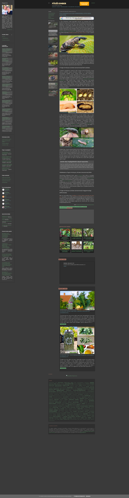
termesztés (84, 416)
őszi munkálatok (81, 411)
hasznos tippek (52, 403)
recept (92, 412)
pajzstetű (86, 411)
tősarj (60, 417)
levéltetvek (51, 408)
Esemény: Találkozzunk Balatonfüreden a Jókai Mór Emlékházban (6, 101)
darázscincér (58, 387)
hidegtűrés (67, 403)
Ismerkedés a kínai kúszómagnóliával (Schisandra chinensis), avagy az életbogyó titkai (7, 264)
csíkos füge (92, 386)
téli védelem (78, 416)
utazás (86, 417)
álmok (75, 382)
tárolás (93, 415)
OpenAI (59, 411)
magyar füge (80, 408)
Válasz (65, 266)
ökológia (71, 411)
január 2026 (5, 38)
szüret (63, 415)
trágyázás (64, 417)
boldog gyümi (72, 385)
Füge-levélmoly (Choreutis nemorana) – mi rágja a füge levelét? (88, 251)
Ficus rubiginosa (86, 394)
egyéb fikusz (56, 389)
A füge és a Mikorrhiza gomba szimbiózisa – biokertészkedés (77, 251)
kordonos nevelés (72, 406)
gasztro (82, 400)
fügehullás (56, 399)
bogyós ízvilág (66, 385)
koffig (64, 406)
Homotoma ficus (73, 403)
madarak (66, 408)
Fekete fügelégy (59, 391)
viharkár (81, 419)
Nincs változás (4, 223)
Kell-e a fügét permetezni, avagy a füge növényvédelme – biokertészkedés (88, 238)
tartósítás (50, 416)
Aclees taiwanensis (51, 13)
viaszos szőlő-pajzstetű (73, 419)
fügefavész (51, 399)
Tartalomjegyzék (71, 6)
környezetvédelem (84, 406)
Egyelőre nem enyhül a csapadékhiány (6, 217)
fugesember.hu (83, 432)
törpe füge (51, 417)
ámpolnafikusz (86, 382)
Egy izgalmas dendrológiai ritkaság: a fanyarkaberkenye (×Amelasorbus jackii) (7, 274)
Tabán (66, 415)
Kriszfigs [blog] (4, 182)
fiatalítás (75, 391)
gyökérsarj (70, 402)
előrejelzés (68, 389)
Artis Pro (65, 180)
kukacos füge (55, 407)
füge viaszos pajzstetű (57, 398)
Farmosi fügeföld (52, 391)
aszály (55, 383)
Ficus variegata (68, 395)
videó (78, 419)
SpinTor (89, 178)
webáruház (92, 419)
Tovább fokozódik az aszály (6, 221)
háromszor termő (91, 402)
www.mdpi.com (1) (78, 204)
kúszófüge (64, 407)
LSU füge (62, 408)
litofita (58, 408)
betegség (92, 383)
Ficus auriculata (84, 391)
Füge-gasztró (77, 6)
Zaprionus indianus (52, 420)
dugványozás (91, 387)
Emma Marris (72, 389)
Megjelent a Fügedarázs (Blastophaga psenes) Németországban (6, 109)
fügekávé (66, 399)
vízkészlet (88, 419)
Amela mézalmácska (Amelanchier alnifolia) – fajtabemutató (7, 255)
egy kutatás (89, 123)
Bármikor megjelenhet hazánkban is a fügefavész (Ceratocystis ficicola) (6, 77)
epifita (76, 389)
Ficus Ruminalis (92, 394)
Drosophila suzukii (85, 387)
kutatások (80, 175)
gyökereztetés (58, 402)
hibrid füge (63, 403)
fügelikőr (85, 399)
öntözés (75, 411)
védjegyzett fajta (66, 419)
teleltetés (65, 416)
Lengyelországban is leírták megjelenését (68, 31)
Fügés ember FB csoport (6, 179)
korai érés (68, 406)
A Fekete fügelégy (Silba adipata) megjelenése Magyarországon (6, 85)
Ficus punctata (75, 394)
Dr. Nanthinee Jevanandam (77, 387)
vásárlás (61, 419)
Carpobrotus (84, 385)
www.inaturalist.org (68, 146)
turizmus (74, 417)
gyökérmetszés (64, 402)
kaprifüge (70, 404)
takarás (68, 415)
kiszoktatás (55, 406)
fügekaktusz (61, 399)
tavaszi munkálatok (57, 416)
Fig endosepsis (82, 395)
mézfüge (56, 410)
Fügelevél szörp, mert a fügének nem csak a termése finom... (6, 168)
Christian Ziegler (80, 386)
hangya (81, 402)
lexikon (55, 408)
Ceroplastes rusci (71, 386)
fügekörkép (71, 399)
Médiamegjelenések (64, 6)
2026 (3, 36)
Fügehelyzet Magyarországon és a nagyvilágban (6, 92)
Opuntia (62, 411)
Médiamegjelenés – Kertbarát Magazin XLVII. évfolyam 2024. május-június (6, 119)
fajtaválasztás (68, 390)
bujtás (80, 385)
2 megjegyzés (63, 324)
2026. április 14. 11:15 (71, 263)
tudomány (69, 417)
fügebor (77, 398)
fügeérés (86, 398)
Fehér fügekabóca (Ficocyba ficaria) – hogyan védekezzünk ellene (6, 68)
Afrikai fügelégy (60, 382)
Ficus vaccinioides (63, 395)
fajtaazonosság (51, 390)
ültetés (89, 417)
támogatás (77, 415)
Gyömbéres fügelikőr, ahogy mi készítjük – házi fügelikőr (7, 165)
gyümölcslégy (76, 402)
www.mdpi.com (65, 112)
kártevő (49, 17)
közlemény (91, 406)
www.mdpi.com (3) (87, 204)
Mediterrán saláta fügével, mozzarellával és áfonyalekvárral (6, 153)
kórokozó (78, 406)
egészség (51, 389)
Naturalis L (69, 180)
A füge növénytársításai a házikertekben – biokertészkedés (64, 251)
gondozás (91, 400)
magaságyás (70, 408)
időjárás (83, 403)
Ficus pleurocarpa (56, 394)
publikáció (89, 412)
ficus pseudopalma (63, 394)
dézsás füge (70, 387)
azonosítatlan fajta (69, 383)
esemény (85, 389)
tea (62, 416)
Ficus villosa (72, 395)
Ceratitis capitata (51, 386)
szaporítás (85, 414)
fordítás (50, 396)
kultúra (60, 407)
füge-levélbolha (64, 398)
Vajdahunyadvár (51, 419)
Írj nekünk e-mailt (5, 144)
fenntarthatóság (70, 391)
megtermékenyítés (91, 408)
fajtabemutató (60, 390)
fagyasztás (88, 389)
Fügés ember (59, 3)
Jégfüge (60, 404)
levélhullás (92, 407)
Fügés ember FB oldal (6, 177)
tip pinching (89, 416)
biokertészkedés (51, 14)
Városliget (58, 419)
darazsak (54, 387)
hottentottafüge (78, 403)
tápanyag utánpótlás (83, 415)
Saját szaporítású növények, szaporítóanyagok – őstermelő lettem (5, 59)
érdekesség (80, 389)
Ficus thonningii (57, 395)
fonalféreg (92, 395)
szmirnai (54, 415)
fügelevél (81, 399)
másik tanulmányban (75, 124)
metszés (51, 410)
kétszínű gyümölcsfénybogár (90, 404)
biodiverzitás (51, 385)
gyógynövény (51, 402)
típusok (92, 416)
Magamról (58, 6)
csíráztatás (50, 387)
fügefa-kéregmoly (91, 398)
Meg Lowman (86, 408)
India (86, 403)
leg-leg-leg (78, 407)
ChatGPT (76, 386)
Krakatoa (50, 407)
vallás (55, 419)
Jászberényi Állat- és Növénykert (53, 404)
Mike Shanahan (61, 410)
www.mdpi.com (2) (83, 204)
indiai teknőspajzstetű (91, 403)
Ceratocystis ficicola (58, 386)
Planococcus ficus (60, 412)
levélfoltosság (87, 407)
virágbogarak (85, 419)
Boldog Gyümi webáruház (84, 3)
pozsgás (72, 412)
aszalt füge (51, 383)
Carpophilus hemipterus (90, 385)
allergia (72, 382)
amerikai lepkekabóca (80, 382)
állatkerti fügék (67, 382)
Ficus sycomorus (52, 395)
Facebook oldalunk (5, 143)
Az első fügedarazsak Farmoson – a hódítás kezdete (6, 127)
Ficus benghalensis (90, 391)
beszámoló (80, 383)
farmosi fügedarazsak (91, 390)
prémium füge (84, 412)
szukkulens (59, 415)
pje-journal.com (92, 204)
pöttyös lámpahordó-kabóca (77, 412)
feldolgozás (65, 391)
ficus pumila (69, 394)
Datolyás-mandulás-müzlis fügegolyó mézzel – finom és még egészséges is (6, 157)
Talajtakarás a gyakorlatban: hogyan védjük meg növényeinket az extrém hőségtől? (6, 245)
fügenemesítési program (53, 400)
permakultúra (91, 411)
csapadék (87, 386)
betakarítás (88, 383)
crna (84, 386)
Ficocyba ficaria (79, 391)
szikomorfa (50, 415)
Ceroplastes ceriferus (65, 386)
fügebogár (74, 398)
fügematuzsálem (91, 399)
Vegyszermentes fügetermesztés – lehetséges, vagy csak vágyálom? (65, 238)
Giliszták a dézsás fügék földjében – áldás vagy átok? (77, 238)
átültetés (58, 383)
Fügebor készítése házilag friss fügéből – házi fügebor (6, 161)
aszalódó (92, 382)
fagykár (92, 389)
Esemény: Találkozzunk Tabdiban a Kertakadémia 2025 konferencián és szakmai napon (6, 50)
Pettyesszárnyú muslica (53, 412)
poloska (64, 412)
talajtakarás (72, 415)
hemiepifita (59, 403)
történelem (56, 417)
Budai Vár (76, 385)
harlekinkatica (85, 402)
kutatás (68, 407)
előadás (63, 389)
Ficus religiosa (80, 394)
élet (61, 389)
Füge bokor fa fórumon (6, 180)
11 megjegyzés (63, 368)
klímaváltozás (60, 406)
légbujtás (82, 407)
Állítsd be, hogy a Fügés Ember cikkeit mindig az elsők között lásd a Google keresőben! (78, 18)
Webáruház (54, 6)
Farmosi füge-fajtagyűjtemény (79, 390)
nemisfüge (87, 410)
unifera (82, 417)
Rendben (88, 496)
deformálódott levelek (63, 387)
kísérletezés (50, 406)
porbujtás (68, 412)
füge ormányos (51, 15)
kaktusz (66, 404)
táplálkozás (89, 415)
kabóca (63, 404)
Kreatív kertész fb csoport (6, 139)
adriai (56, 382)
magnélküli (75, 408)
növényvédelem (51, 18)
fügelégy (77, 399)
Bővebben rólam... (9, 29)
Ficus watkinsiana (77, 395)
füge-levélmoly (70, 398)
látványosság (73, 407)
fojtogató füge (88, 395)
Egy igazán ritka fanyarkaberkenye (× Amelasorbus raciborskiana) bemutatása (6, 235)
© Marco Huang (64, 52)
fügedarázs (82, 398)
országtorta (67, 411)
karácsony (74, 404)
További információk (79, 496)
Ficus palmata (51, 394)
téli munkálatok (71, 416)
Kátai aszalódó (83, 404)
